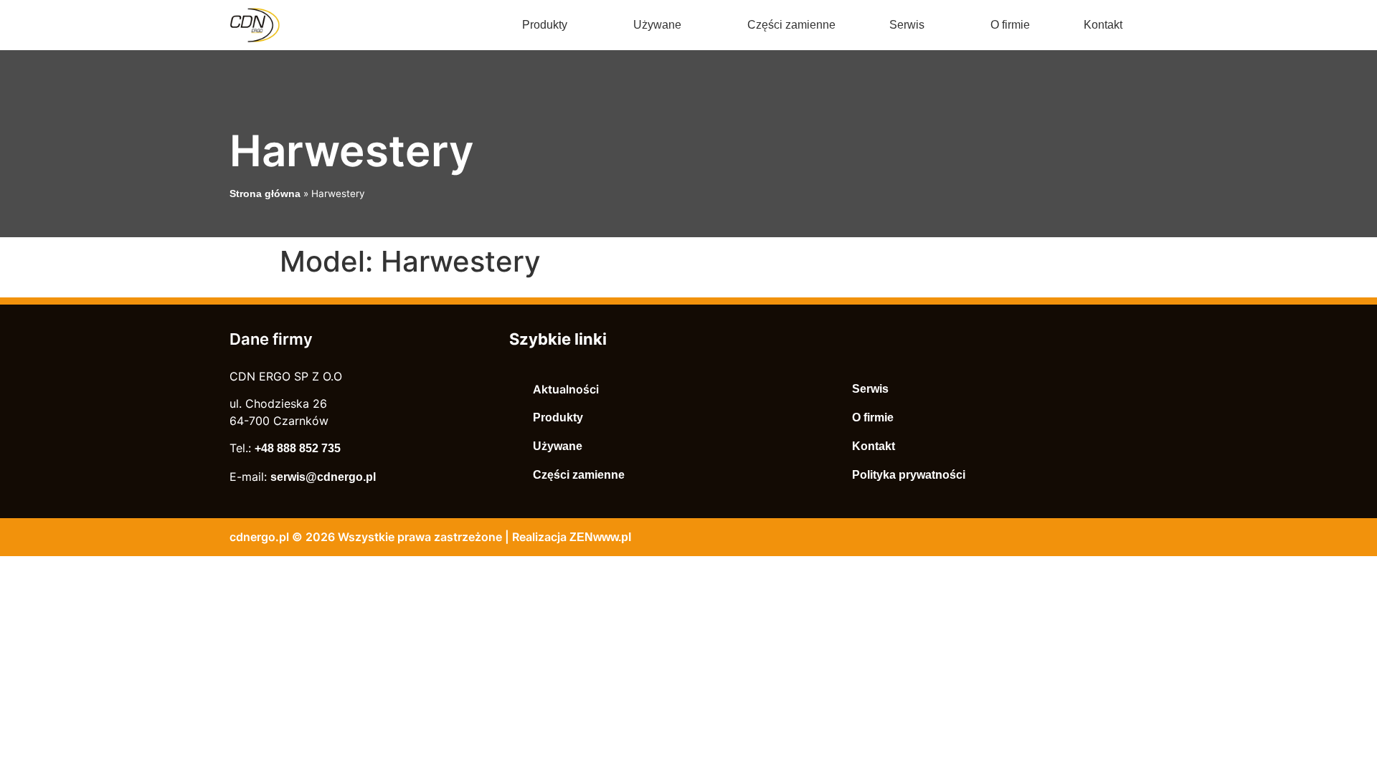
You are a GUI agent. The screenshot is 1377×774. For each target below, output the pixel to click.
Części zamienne (791, 25)
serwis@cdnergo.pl (323, 477)
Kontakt (1103, 25)
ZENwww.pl (600, 537)
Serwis (906, 25)
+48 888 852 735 (298, 448)
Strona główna (265, 193)
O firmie (1010, 25)
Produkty (544, 25)
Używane (657, 25)
